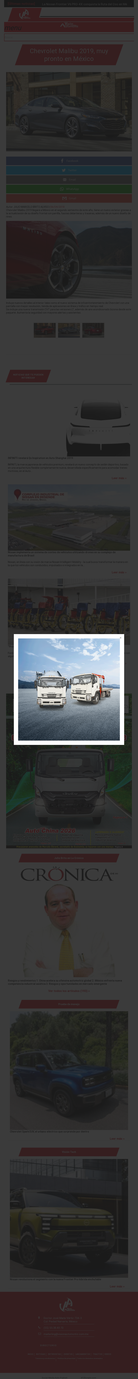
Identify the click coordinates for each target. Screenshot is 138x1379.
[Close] (120, 638)
